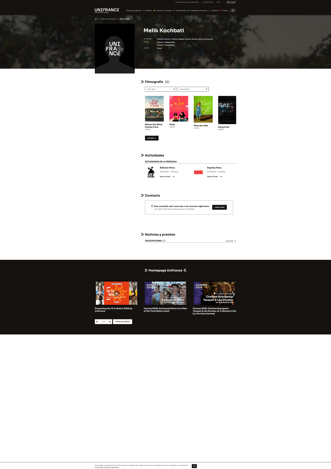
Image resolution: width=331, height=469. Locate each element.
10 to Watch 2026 (208, 2)
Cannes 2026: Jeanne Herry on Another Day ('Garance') (213, 309)
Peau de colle (201, 125)
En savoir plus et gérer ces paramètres (107, 467)
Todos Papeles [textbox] (185, 89)
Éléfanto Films (170, 42)
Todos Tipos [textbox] (151, 89)
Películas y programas (134, 10)
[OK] (194, 466)
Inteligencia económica (199, 10)
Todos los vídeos (122, 322)
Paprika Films (170, 45)
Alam (172, 124)
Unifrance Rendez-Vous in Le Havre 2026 (187, 2)
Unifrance (215, 10)
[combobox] (160, 89)
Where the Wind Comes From (153, 125)
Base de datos (181, 10)
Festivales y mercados (164, 10)
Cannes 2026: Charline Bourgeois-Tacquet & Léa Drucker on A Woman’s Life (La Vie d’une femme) (165, 311)
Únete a (225, 10)
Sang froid (223, 127)
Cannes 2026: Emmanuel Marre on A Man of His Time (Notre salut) (116, 309)
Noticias (149, 10)
